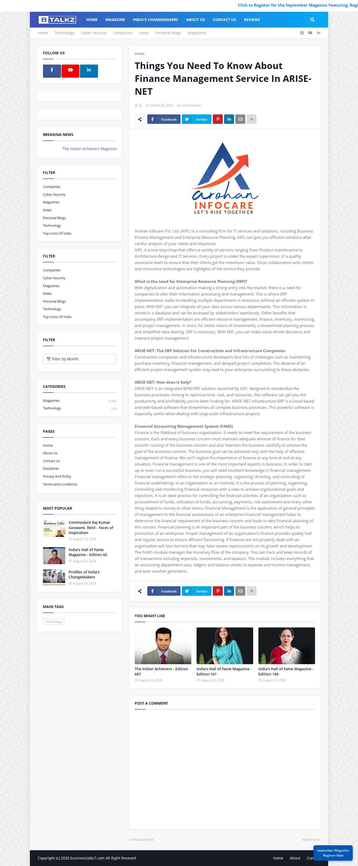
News (144, 32)
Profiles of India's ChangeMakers (84, 574)
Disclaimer (51, 468)
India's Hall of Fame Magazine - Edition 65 (88, 552)
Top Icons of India (57, 233)
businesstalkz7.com (87, 858)
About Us (50, 453)
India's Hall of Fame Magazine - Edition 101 (224, 671)
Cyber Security (93, 32)
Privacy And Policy (57, 476)
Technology (64, 32)
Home (43, 32)
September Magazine (333, 853)
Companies (123, 32)
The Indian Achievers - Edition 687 (161, 671)
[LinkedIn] (229, 119)
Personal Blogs (168, 32)
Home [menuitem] (91, 19)
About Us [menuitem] (195, 19)
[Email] (240, 119)
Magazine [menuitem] (115, 19)
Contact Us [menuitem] (224, 19)
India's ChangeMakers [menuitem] (155, 19)
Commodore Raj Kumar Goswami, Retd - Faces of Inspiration (91, 527)
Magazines (197, 32)
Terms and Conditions (60, 484)
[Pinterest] (218, 119)
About (295, 858)
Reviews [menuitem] (252, 19)
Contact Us (51, 460)
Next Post (310, 839)
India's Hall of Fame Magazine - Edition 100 (286, 671)
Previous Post (143, 839)
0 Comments (192, 105)
